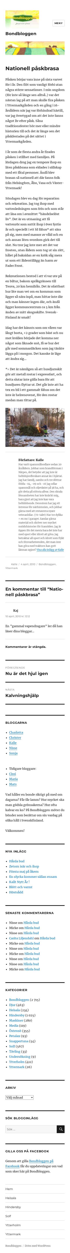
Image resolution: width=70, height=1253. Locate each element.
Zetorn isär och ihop (24, 866)
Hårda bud (16, 861)
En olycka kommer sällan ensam (33, 877)
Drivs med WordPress (38, 1245)
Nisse (13, 748)
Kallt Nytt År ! (19, 882)
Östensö (15, 1031)
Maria (13, 779)
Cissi (12, 774)
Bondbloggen (20, 33)
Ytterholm (16, 1062)
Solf (12, 1046)
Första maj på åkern (24, 871)
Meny (59, 23)
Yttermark (11, 568)
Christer (15, 737)
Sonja (13, 753)
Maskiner (16, 1020)
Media (13, 1025)
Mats (13, 784)
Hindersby (16, 1015)
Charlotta (16, 732)
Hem (9, 1189)
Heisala (14, 1010)
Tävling (14, 1051)
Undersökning (19, 1056)
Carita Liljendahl (21, 938)
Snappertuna (18, 1041)
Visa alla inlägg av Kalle (50, 549)
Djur (12, 1005)
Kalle (14, 564)
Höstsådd (16, 892)
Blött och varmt (20, 887)
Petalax (14, 1036)
